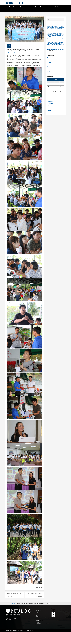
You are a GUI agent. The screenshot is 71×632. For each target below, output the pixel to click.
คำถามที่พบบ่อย (38, 624)
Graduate (50, 105)
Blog (37, 615)
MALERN (37, 613)
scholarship (49, 71)
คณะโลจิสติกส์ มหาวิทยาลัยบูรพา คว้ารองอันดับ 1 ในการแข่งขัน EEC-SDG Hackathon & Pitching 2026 (55, 49)
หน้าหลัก (8, 6)
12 (53, 89)
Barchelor (50, 103)
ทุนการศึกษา (35, 6)
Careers (48, 64)
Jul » (50, 95)
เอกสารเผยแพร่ (38, 623)
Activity (14, 52)
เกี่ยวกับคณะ (14, 6)
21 (58, 91)
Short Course (50, 101)
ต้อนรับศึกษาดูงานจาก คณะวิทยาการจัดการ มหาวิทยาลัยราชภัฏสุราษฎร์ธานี (35, 595)
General (17, 52)
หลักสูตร (24, 6)
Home (9, 603)
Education (49, 66)
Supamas (10, 52)
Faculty (49, 110)
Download (38, 622)
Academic (49, 57)
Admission (49, 62)
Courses (49, 99)
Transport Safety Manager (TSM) (41, 617)
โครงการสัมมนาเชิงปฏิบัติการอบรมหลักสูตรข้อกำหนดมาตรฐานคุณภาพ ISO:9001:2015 (14, 595)
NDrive (37, 616)
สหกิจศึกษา (30, 6)
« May (48, 95)
